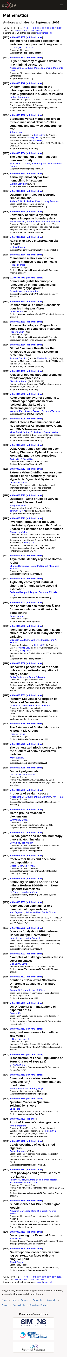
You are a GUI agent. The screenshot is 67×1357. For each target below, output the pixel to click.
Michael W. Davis (18, 963)
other (39, 37)
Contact (24, 1300)
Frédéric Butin (17, 332)
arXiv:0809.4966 (18, 191)
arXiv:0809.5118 (18, 1098)
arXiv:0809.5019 (18, 495)
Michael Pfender (18, 247)
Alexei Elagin (16, 1262)
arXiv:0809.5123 (18, 1169)
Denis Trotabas (17, 616)
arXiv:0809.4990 (18, 371)
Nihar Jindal (16, 432)
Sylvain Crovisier (18, 183)
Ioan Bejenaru (17, 912)
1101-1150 (46, 28)
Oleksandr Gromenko (21, 705)
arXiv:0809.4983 (18, 322)
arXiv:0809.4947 (18, 115)
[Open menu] (61, 5)
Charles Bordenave (19, 566)
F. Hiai (13, 264)
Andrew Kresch (34, 201)
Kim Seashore (31, 1182)
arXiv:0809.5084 (18, 832)
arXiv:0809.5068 (18, 723)
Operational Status (38, 1305)
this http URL (39, 135)
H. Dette (14, 47)
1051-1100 (36, 28)
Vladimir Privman (41, 705)
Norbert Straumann (19, 97)
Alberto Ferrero (32, 411)
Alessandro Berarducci (21, 68)
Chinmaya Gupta (18, 482)
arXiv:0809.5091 (18, 902)
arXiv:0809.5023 (18, 555)
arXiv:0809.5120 (18, 1119)
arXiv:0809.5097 (18, 954)
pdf (28, 37)
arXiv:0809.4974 (18, 255)
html (33, 37)
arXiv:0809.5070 (18, 744)
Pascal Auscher (17, 221)
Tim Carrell (15, 774)
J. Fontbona (16, 132)
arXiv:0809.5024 (18, 578)
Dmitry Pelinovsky (19, 677)
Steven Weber (51, 432)
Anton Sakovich (37, 677)
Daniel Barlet (16, 311)
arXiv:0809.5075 (18, 768)
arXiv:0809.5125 (18, 1200)
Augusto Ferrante (39, 592)
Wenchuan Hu (17, 757)
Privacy (5, 1305)
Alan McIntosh (53, 221)
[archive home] (9, 5)
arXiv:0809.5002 (18, 394)
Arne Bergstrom (18, 1125)
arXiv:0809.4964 (18, 153)
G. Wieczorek (26, 47)
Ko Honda (29, 865)
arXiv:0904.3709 (17, 511)
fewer (38, 33)
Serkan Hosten (49, 1179)
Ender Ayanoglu (33, 938)
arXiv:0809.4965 (18, 173)
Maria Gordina (31, 291)
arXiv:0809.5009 (18, 445)
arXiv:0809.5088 (18, 855)
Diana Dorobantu (18, 381)
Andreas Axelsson (35, 221)
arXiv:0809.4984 (18, 345)
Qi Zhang (14, 892)
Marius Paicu (43, 358)
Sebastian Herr (33, 912)
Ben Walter (27, 842)
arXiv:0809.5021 (18, 518)
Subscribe (38, 1300)
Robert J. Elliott (37, 990)
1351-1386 (39, 30)
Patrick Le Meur (18, 1151)
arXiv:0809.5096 (18, 928)
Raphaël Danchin (18, 358)
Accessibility (19, 1305)
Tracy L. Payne (17, 734)
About (4, 1300)
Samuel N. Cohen (19, 990)
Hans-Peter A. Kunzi (20, 163)
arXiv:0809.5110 (18, 1029)
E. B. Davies (16, 1238)
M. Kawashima (17, 1064)
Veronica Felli (16, 411)
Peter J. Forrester (19, 1088)
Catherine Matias (39, 640)
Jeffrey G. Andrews (33, 432)
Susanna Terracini (51, 411)
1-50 (26, 28)
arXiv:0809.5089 (18, 878)
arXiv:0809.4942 (18, 83)
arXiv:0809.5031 (18, 602)
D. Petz (21, 264)
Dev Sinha (15, 842)
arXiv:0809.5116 (18, 1075)
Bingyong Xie (24, 1039)
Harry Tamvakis (52, 201)
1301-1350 (29, 30)
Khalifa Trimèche (18, 532)
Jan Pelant (58, 796)
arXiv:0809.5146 (18, 1248)
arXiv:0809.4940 (18, 57)
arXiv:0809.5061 (18, 695)
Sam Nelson (28, 774)
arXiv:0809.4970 (18, 237)
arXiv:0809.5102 (18, 977)
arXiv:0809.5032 (18, 626)
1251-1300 (18, 30)
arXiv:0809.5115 (18, 1054)
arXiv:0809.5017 (18, 469)
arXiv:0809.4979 (17, 278)
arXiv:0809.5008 (18, 419)
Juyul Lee (15, 459)
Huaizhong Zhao (29, 892)
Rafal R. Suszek (39, 1211)
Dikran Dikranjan (42, 796)
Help (14, 1300)
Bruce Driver (16, 291)
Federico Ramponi (19, 592)
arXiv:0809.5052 (18, 663)
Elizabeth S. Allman (19, 640)
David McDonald (39, 566)
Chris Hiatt (15, 1108)
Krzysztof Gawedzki (20, 1211)
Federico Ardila (17, 1179)
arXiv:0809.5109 (18, 1003)
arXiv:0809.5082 (18, 809)
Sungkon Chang (18, 505)
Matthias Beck (33, 1179)
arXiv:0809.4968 (18, 211)
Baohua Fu (15, 1013)
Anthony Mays (36, 1088)
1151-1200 (56, 28)
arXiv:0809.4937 (18, 37)
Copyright (51, 1300)
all (51, 33)
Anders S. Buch (18, 201)
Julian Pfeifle (16, 1182)
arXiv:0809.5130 (18, 1232)
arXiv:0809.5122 (18, 1141)
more (45, 33)
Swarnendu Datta (18, 819)
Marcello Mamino (43, 68)
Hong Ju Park (17, 938)
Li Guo (13, 1039)
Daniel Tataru (49, 912)
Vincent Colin (16, 865)
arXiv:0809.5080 (18, 790)
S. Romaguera (39, 163)
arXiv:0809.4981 (18, 301)
